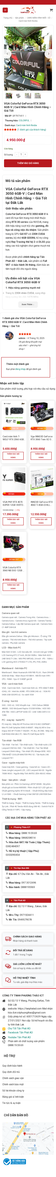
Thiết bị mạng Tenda (31, 803)
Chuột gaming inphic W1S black (16, 791)
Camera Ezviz (8, 621)
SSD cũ (10, 705)
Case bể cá (35, 767)
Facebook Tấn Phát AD (20, 1032)
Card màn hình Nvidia (28, 21)
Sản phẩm (19, 18)
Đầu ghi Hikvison (31, 636)
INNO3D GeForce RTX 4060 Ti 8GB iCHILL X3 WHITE (42, 504)
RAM (9, 679)
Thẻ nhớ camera (35, 639)
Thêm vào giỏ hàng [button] (13, 456)
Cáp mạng (26, 810)
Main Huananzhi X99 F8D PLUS (27, 672)
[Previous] (8, 53)
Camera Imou (43, 617)
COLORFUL (24, 120)
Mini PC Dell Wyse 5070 (34, 734)
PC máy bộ (6, 724)
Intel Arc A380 (18, 691)
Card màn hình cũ (29, 688)
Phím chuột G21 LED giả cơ (40, 787)
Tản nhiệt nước (26, 744)
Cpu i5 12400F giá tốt (22, 679)
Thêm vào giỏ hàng (28, 163)
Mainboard (7, 672)
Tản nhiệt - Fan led (10, 744)
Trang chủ (7, 18)
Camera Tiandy (44, 621)
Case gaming (22, 767)
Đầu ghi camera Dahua (12, 636)
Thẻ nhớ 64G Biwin (18, 639)
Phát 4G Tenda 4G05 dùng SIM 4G (25, 806)
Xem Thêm (28, 304)
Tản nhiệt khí (28, 748)
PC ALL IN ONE (37, 731)
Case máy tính (8, 767)
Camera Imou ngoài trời (26, 621)
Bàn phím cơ (7, 784)
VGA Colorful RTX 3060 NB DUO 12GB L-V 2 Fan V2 (14, 569)
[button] (5, 10)
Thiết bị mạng (8, 803)
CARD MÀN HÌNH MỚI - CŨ (38, 18)
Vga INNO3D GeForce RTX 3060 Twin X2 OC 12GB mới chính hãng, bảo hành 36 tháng (42, 438)
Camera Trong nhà (27, 617)
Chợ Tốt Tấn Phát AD (19, 1028)
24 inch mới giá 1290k (43, 652)
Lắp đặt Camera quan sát (28, 624)
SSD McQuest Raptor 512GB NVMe (25, 708)
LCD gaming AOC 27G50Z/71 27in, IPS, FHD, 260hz (24, 662)
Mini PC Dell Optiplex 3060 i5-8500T (17, 727)
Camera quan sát (9, 617)
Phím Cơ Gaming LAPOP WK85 (28, 784)
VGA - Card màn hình (11, 688)
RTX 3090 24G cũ (34, 691)
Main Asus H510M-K (25, 676)
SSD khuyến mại (23, 705)
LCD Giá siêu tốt (25, 652)
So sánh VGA (28, 695)
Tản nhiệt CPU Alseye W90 (33, 751)
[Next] (48, 53)
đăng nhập (20, 369)
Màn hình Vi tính (9, 652)
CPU (4, 679)
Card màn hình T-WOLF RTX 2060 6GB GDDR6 (13, 438)
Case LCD (45, 767)
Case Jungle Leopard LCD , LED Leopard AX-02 (23, 770)
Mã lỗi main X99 (43, 676)
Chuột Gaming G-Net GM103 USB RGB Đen (32, 794)
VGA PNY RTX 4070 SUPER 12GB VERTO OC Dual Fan (13, 504)
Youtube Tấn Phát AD (19, 1037)
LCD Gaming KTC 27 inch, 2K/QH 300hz (19, 655)
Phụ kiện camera (17, 643)
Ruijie (18, 803)
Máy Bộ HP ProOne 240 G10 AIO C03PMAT (31, 724)
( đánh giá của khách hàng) (31, 129)
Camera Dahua (8, 624)
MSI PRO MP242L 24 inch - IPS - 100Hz (36, 658)
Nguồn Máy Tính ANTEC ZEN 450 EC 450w (32, 774)
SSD (4, 705)
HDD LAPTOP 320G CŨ (21, 712)
